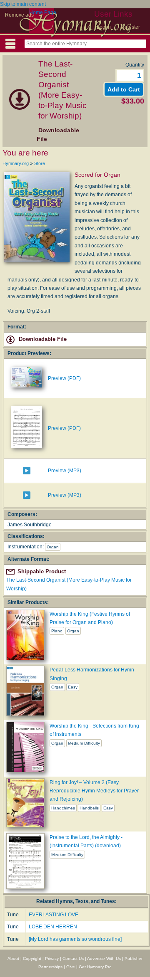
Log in (104, 27)
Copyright (32, 958)
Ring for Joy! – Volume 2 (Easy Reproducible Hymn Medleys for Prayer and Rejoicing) (94, 791)
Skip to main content (23, 4)
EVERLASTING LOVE (53, 915)
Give (70, 967)
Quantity (134, 65)
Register (130, 27)
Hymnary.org (15, 163)
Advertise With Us (104, 958)
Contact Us (73, 958)
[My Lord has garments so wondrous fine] (75, 939)
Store (39, 163)
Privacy (52, 958)
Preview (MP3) (64, 471)
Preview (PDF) (64, 378)
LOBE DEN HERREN (53, 927)
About (13, 958)
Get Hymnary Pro (95, 967)
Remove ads (19, 15)
